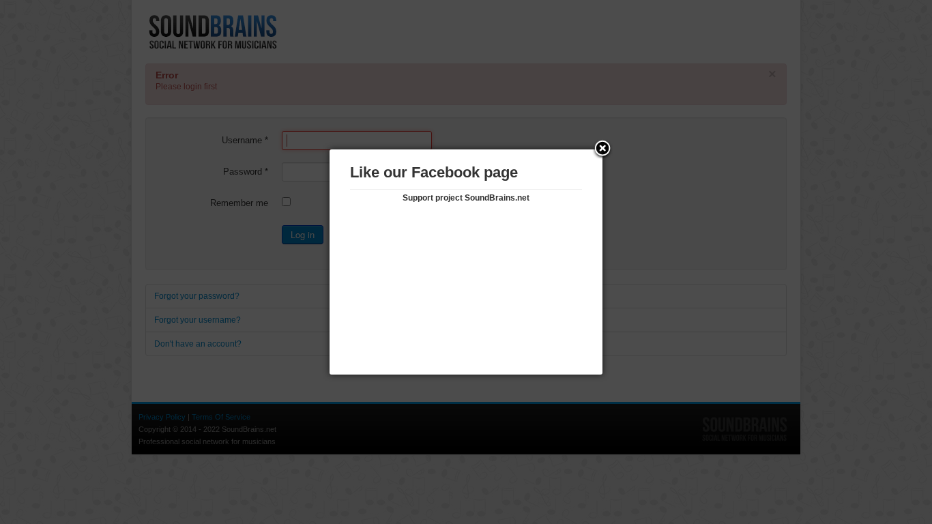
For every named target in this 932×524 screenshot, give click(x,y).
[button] (602, 149)
